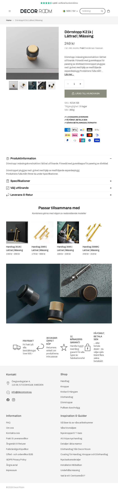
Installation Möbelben (71, 465)
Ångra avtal (12, 465)
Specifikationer (20, 180)
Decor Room (18, 487)
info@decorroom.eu (22, 392)
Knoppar (65, 386)
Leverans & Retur (21, 194)
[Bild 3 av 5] (32, 85)
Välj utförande (19, 187)
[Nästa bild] (108, 238)
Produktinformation (23, 158)
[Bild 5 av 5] (51, 85)
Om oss (10, 428)
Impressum (11, 470)
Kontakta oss (13, 433)
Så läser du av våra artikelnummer (77, 423)
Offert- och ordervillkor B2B (19, 454)
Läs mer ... (69, 74)
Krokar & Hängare (69, 392)
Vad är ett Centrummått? (73, 476)
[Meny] (9, 11)
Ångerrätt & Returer (16, 444)
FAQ (8, 423)
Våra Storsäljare (68, 428)
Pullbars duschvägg (70, 408)
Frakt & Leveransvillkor (17, 438)
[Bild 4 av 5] (42, 85)
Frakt (82, 48)
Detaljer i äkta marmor (71, 444)
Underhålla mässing (70, 470)
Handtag (65, 381)
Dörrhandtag (67, 397)
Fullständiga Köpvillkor (17, 449)
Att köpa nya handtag (71, 438)
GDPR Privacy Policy (16, 460)
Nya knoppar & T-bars (71, 433)
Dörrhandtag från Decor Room (75, 449)
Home (8, 20)
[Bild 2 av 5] (23, 85)
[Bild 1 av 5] (13, 85)
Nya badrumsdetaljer (71, 460)
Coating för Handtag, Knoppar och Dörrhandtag (84, 454)
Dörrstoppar (67, 402)
